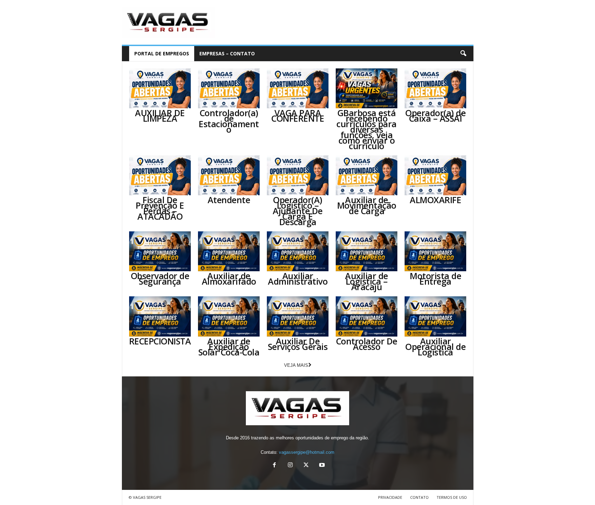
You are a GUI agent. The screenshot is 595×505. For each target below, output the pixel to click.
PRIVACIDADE (390, 497)
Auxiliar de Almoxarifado (229, 278)
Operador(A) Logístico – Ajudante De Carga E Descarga (298, 211)
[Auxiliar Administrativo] (298, 251)
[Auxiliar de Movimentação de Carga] (367, 175)
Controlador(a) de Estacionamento (229, 121)
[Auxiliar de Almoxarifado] (229, 251)
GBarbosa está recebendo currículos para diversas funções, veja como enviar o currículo (366, 129)
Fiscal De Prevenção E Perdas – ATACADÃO (160, 208)
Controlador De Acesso (366, 343)
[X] (306, 465)
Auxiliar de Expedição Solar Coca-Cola (229, 346)
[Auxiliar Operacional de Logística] (436, 316)
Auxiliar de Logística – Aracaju (366, 281)
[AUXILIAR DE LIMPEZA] (160, 88)
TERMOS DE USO (452, 497)
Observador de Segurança (160, 278)
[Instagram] (290, 465)
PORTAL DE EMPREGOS (161, 53)
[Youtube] (321, 465)
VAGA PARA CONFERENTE (297, 115)
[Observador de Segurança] (160, 251)
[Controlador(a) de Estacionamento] (229, 88)
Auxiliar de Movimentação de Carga (366, 205)
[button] (463, 53)
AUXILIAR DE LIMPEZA (160, 115)
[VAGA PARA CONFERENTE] (298, 88)
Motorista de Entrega (435, 278)
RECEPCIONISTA (160, 341)
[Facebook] (274, 465)
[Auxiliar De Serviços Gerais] (298, 316)
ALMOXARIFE (435, 200)
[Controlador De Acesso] (367, 316)
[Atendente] (229, 175)
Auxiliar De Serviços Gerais (298, 343)
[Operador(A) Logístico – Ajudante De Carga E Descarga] (298, 175)
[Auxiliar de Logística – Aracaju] (367, 251)
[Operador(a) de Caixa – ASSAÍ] (436, 88)
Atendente (229, 200)
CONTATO (419, 497)
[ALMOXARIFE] (436, 175)
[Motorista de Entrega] (436, 251)
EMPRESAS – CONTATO (227, 53)
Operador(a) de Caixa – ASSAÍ (435, 115)
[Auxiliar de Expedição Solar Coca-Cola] (229, 316)
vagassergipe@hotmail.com (306, 452)
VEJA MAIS (296, 365)
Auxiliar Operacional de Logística (435, 346)
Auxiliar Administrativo (297, 278)
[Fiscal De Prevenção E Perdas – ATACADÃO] (160, 175)
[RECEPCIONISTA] (160, 316)
